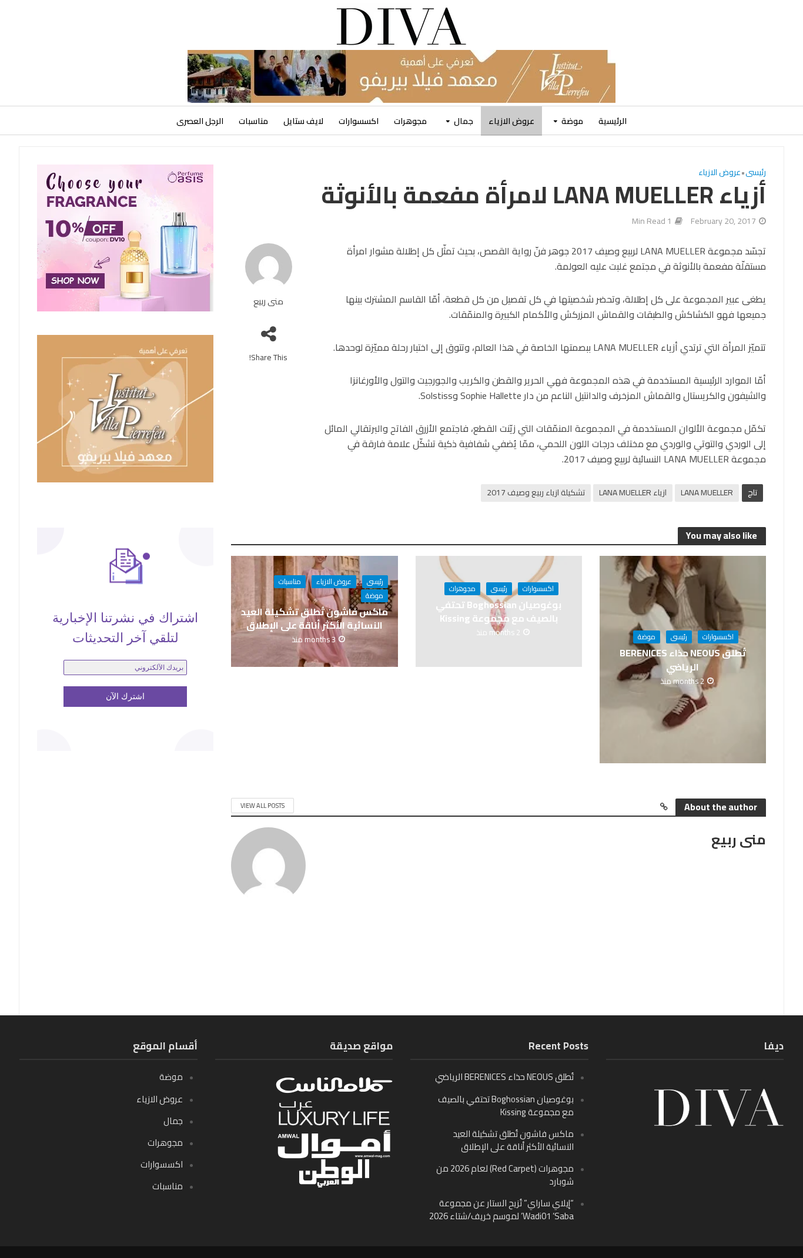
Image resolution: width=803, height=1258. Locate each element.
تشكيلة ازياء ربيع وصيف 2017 (536, 492)
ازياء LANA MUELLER (633, 492)
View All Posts (262, 805)
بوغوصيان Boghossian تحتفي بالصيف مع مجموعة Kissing (498, 611)
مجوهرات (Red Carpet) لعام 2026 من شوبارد (505, 1175)
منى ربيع (268, 301)
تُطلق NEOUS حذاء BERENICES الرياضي (683, 659)
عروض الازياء (511, 121)
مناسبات (253, 121)
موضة (572, 121)
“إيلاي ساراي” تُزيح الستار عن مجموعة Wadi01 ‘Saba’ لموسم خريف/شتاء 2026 (501, 1210)
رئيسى (755, 173)
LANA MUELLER (707, 492)
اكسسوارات (359, 121)
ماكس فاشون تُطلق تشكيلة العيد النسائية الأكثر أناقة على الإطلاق (314, 618)
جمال (463, 121)
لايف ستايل (303, 121)
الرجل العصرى (199, 121)
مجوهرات (410, 121)
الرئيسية (612, 121)
